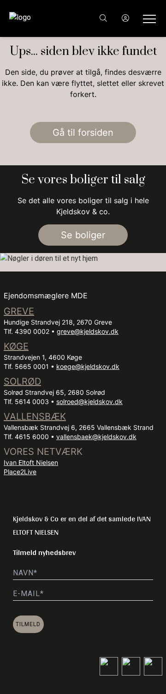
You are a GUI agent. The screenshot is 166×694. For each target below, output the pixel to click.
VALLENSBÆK (35, 416)
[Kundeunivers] (125, 18)
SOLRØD (22, 381)
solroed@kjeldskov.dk (89, 401)
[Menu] (147, 18)
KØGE (16, 346)
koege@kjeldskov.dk (87, 366)
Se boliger (83, 235)
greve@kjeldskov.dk (88, 331)
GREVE (19, 311)
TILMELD (28, 624)
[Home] (46, 18)
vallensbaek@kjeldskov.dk (96, 437)
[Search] (103, 18)
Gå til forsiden (83, 132)
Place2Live (20, 472)
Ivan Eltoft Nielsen (31, 462)
